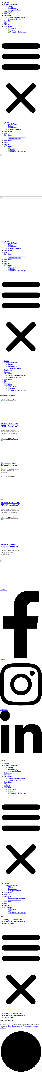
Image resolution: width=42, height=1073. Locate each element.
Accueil (6, 2)
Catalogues (8, 12)
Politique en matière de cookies (14, 921)
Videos (10, 6)
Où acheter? (8, 15)
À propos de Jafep (10, 4)
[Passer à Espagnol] (25, 28)
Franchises (8, 21)
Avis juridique (9, 923)
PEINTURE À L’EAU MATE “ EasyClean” (9, 425)
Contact (7, 24)
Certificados (12, 8)
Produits (7, 13)
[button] (21, 77)
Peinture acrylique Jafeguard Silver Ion (9, 464)
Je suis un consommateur (16, 17)
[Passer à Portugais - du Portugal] (25, 32)
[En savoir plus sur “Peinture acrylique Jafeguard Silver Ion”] (2, 461)
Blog (5, 23)
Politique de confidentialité (13, 920)
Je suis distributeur (14, 19)
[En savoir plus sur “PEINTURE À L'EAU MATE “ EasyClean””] (2, 422)
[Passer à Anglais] (25, 30)
